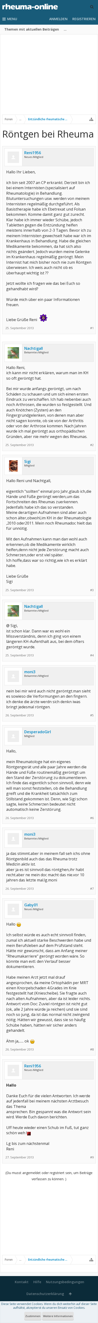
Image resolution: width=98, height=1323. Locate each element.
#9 (92, 1157)
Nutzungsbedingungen (65, 1282)
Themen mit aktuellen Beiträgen (31, 29)
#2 (92, 445)
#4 (92, 655)
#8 (92, 1049)
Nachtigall (33, 348)
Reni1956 (32, 152)
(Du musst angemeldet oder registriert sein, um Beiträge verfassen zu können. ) (49, 1176)
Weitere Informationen (58, 1316)
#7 (92, 889)
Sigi (27, 461)
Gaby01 (31, 905)
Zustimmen (32, 1316)
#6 (92, 818)
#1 (92, 328)
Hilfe (37, 1282)
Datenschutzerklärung (45, 1293)
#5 (92, 715)
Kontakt (22, 1282)
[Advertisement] (49, 77)
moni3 (29, 671)
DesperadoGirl (37, 731)
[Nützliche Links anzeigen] (91, 119)
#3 (92, 590)
